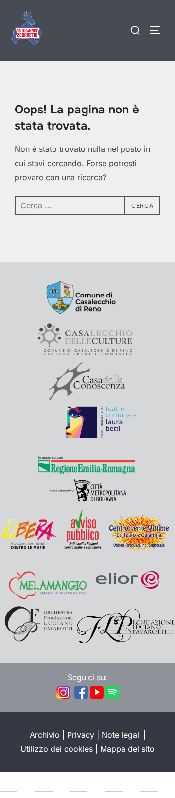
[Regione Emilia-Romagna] (86, 472)
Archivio (45, 735)
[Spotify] (112, 697)
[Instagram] (63, 697)
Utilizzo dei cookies (56, 749)
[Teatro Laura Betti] (87, 436)
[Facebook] (81, 697)
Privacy (80, 735)
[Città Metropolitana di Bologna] (87, 500)
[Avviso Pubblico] (83, 549)
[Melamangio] (48, 596)
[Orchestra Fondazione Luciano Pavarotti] (37, 640)
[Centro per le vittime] (141, 549)
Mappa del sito (127, 749)
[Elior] (128, 596)
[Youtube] (97, 697)
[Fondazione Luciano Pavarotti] (125, 640)
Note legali (121, 735)
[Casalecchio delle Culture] (85, 355)
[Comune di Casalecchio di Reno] (87, 314)
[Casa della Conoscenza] (87, 397)
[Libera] (29, 549)
